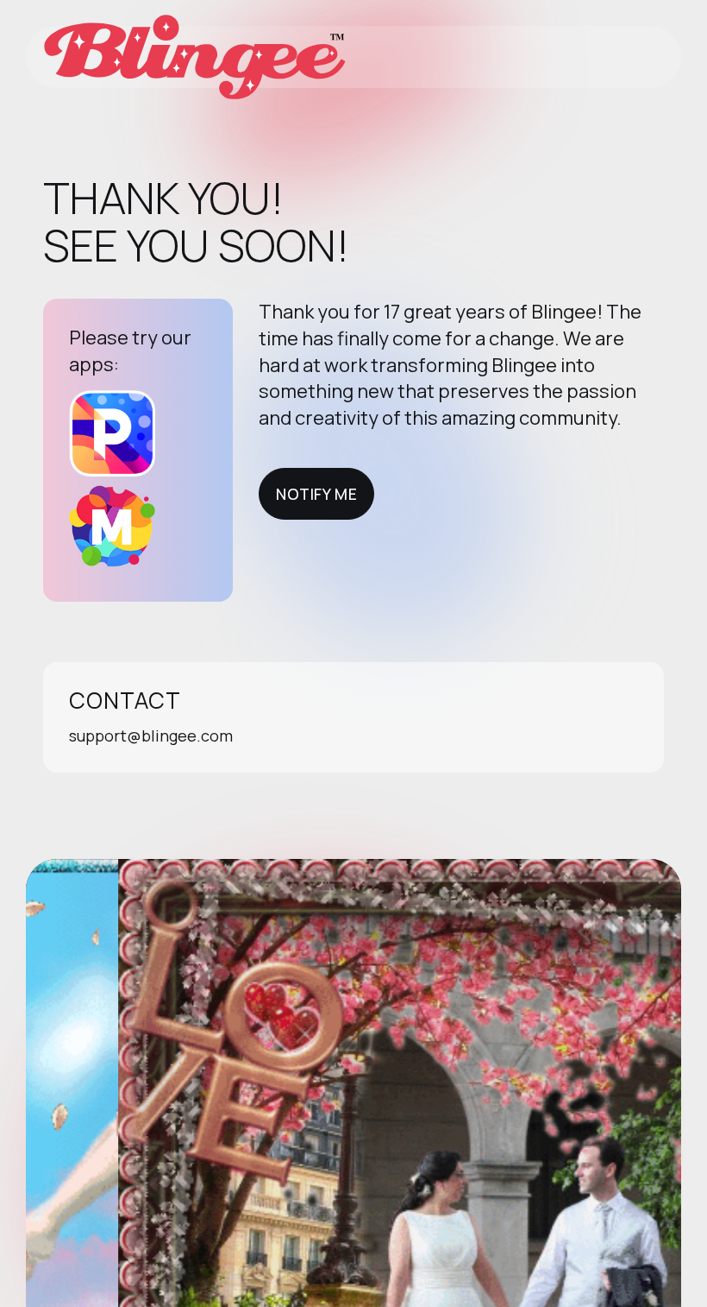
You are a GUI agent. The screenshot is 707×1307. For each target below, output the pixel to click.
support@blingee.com (151, 735)
